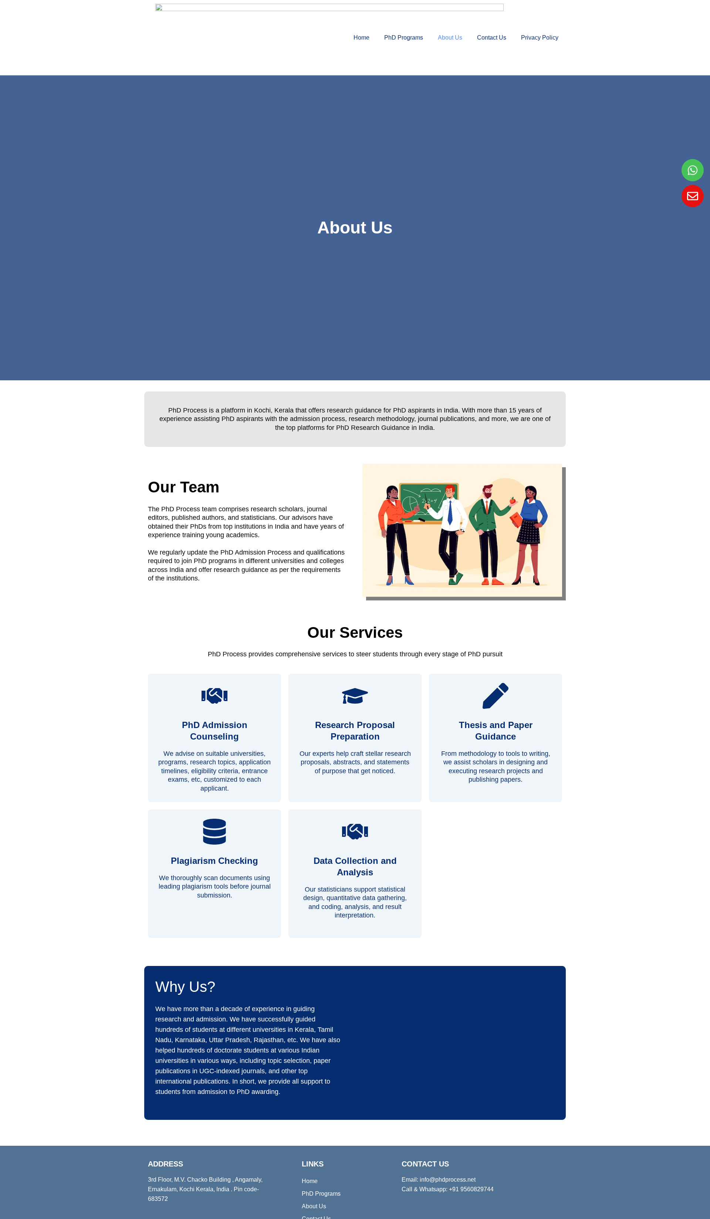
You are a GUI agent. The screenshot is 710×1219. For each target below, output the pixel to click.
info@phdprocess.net (448, 1179)
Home (361, 37)
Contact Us (491, 37)
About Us (450, 37)
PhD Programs (403, 37)
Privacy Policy (539, 37)
